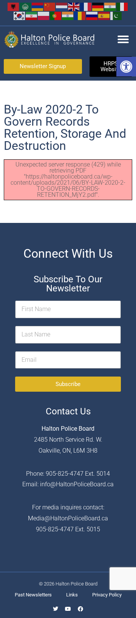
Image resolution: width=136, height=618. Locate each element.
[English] (74, 6)
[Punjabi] (68, 15)
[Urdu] (116, 15)
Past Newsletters (33, 595)
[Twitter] (55, 609)
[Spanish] (104, 15)
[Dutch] (62, 6)
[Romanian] (80, 15)
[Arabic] (26, 6)
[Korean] (20, 15)
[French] (86, 6)
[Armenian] (38, 6)
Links (72, 595)
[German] (98, 6)
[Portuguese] (56, 15)
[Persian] (32, 15)
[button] (126, 66)
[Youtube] (68, 609)
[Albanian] (14, 6)
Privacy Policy (107, 595)
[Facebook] (80, 609)
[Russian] (92, 15)
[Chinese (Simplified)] (50, 6)
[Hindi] (110, 6)
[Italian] (122, 6)
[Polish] (44, 15)
